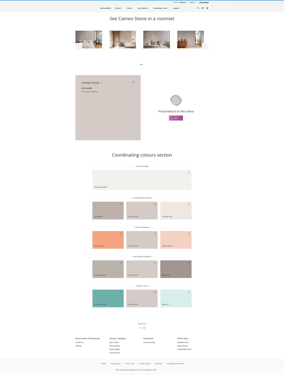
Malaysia (182, 2)
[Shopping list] (202, 8)
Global (175, 2)
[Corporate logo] (204, 2)
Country (192, 2)
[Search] (198, 8)
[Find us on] (140, 328)
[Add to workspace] (133, 82)
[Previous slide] (78, 46)
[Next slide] (205, 46)
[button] (207, 8)
